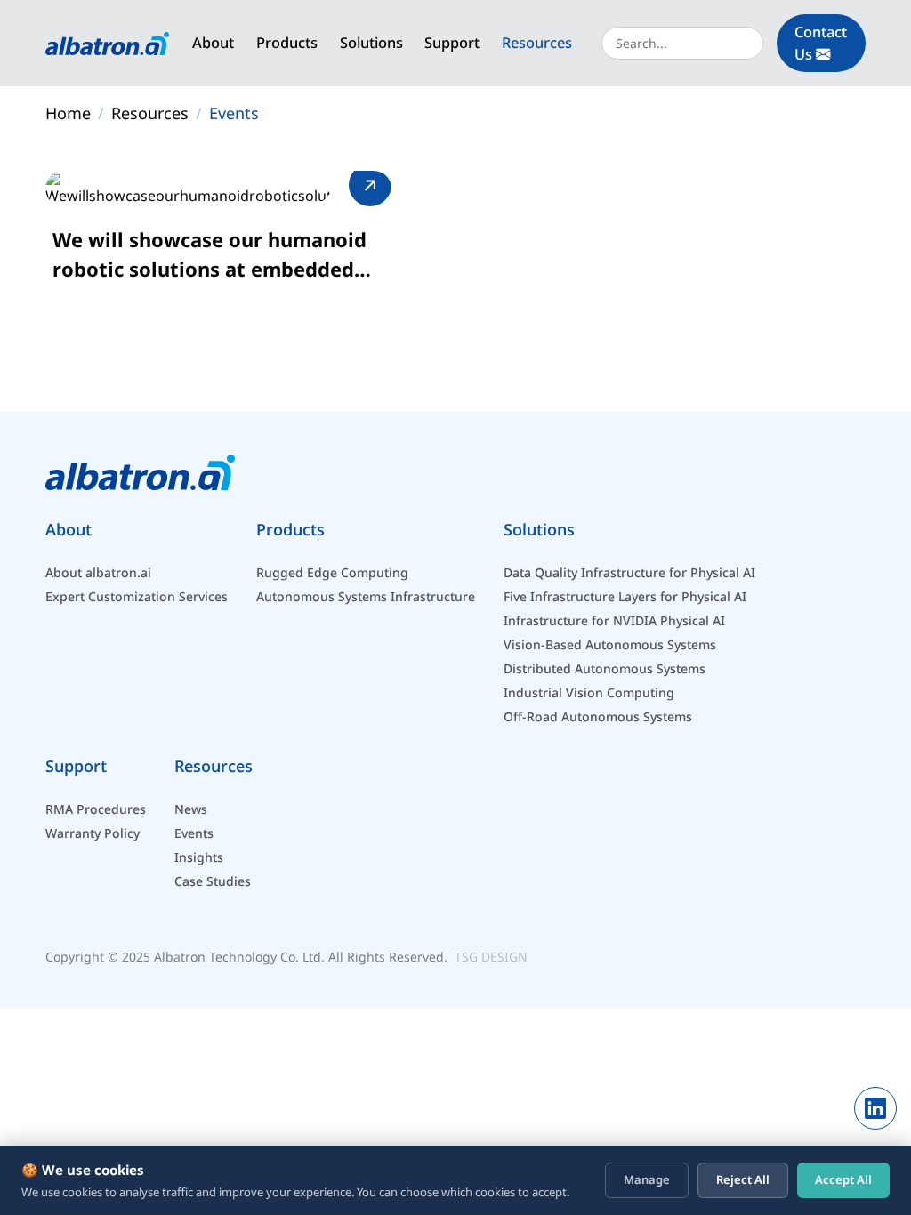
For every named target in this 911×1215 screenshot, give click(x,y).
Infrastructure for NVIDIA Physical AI (614, 620)
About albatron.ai (98, 572)
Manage (647, 1179)
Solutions (371, 42)
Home (68, 113)
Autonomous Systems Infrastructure (365, 596)
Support (452, 42)
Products (287, 42)
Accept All (843, 1179)
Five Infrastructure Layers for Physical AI (625, 596)
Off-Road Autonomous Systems (598, 716)
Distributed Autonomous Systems (604, 668)
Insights (198, 857)
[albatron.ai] (107, 43)
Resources (537, 42)
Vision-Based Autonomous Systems (610, 644)
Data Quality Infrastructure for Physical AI (629, 572)
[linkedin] (875, 1108)
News (190, 809)
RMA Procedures (95, 809)
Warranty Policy (92, 833)
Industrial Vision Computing (589, 692)
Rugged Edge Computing (332, 572)
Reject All (743, 1179)
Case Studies (212, 881)
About (213, 42)
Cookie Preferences (602, 956)
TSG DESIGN (491, 956)
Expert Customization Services (136, 596)
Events (234, 113)
